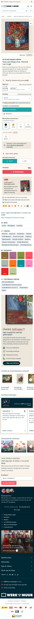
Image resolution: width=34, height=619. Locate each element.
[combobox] (13, 11)
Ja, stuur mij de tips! (9, 483)
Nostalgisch (11, 225)
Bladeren (27, 239)
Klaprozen (12, 234)
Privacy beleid (25, 603)
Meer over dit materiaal (25, 84)
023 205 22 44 (25, 507)
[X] (15, 575)
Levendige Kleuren (25, 245)
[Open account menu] (28, 6)
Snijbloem (28, 236)
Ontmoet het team (9, 550)
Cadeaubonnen (8, 527)
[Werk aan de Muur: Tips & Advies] (32, 566)
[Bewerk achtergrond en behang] (30, 23)
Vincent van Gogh (18, 236)
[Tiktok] (18, 575)
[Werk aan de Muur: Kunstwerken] (32, 557)
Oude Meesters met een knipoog (11, 285)
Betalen (6, 520)
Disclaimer (23, 601)
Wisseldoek (9, 113)
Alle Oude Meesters (8, 282)
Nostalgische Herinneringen (10, 245)
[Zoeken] (30, 10)
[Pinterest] (10, 575)
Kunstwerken (6, 558)
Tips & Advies (6, 566)
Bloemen (4, 234)
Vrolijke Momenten (22, 242)
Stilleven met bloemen (8, 242)
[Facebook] (12, 575)
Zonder (11, 161)
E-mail (18, 510)
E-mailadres (4, 475)
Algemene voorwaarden (14, 601)
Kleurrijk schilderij (18, 239)
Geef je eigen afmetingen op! (17, 102)
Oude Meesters (6, 236)
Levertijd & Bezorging (10, 522)
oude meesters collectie (13, 59)
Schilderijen (20, 234)
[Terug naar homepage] (11, 6)
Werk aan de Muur (8, 570)
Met (25, 161)
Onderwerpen (24, 287)
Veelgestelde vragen (10, 515)
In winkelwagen (18, 172)
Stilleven (28, 234)
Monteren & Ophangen (10, 524)
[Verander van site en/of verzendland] (31, 1)
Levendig (19, 225)
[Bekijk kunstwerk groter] (30, 20)
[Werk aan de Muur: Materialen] (32, 562)
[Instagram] (7, 575)
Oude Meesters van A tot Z (10, 287)
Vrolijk (4, 225)
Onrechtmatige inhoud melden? (13, 603)
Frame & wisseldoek (11, 109)
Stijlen (4, 290)
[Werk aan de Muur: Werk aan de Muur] (32, 570)
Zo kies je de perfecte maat (24, 94)
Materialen (5, 562)
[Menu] (2, 6)
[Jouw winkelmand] (31, 6)
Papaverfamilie (6, 239)
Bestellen (6, 517)
